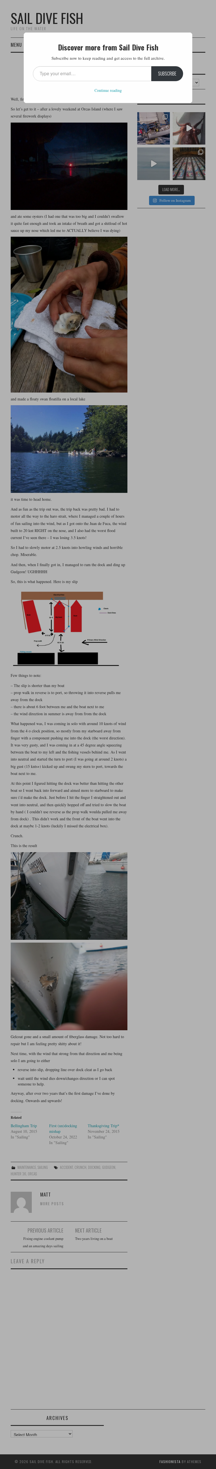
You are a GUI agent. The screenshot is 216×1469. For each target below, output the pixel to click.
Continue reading (108, 90)
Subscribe (167, 73)
